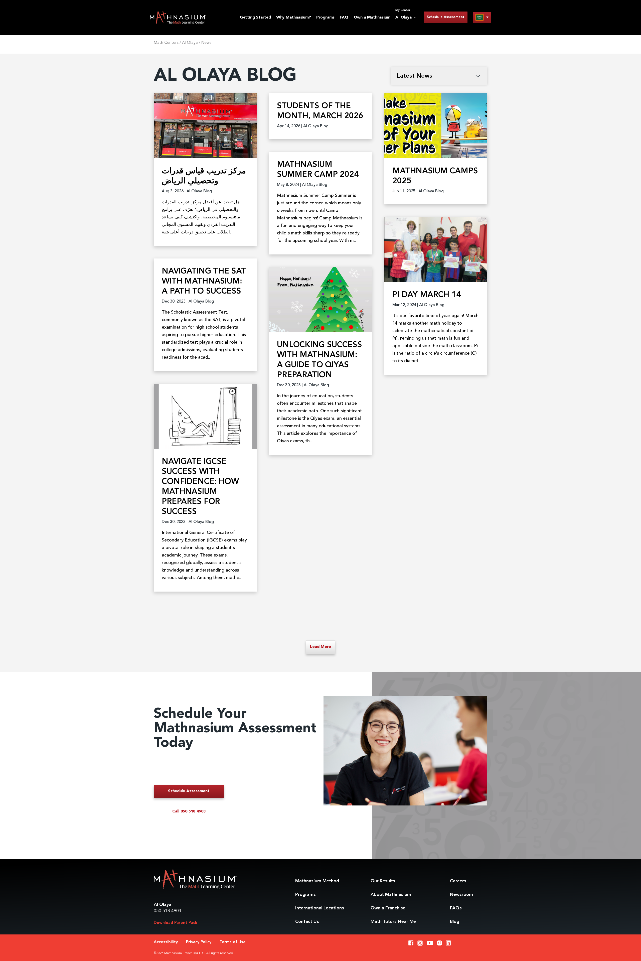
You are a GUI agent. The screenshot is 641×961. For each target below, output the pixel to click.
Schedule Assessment (445, 17)
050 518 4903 (167, 911)
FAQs (456, 908)
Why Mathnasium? (293, 18)
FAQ (344, 18)
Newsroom (461, 894)
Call (189, 811)
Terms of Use (233, 942)
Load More (320, 647)
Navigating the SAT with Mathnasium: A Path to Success (204, 281)
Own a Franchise (388, 908)
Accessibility (166, 942)
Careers (458, 881)
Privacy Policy (198, 942)
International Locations (319, 908)
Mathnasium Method (317, 881)
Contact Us (307, 921)
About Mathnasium (391, 894)
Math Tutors (393, 921)
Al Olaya (190, 43)
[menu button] (482, 17)
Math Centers (166, 43)
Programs (325, 18)
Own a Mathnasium (372, 18)
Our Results (383, 881)
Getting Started (255, 18)
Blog (454, 921)
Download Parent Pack (175, 923)
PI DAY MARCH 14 (426, 295)
